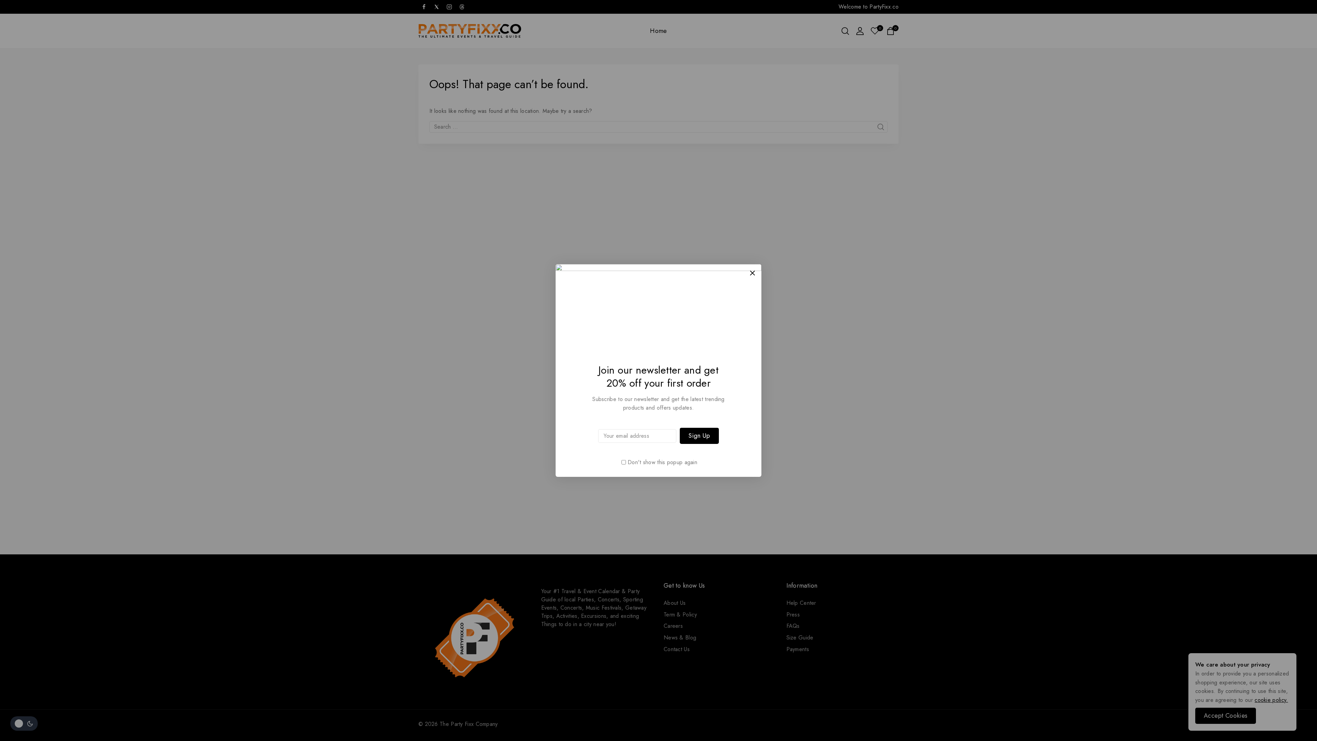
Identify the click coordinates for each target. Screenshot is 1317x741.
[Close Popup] (752, 273)
